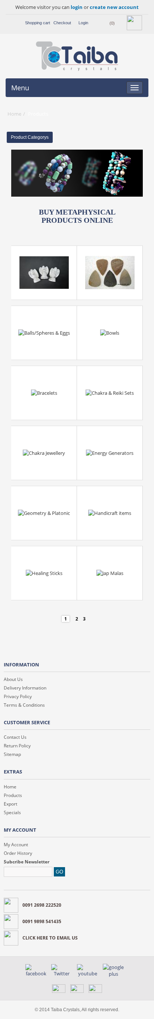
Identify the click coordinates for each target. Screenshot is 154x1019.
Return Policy (17, 746)
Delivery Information (25, 688)
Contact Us (15, 737)
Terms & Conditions (24, 705)
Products (13, 795)
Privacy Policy (18, 696)
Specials (12, 812)
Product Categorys (30, 137)
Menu (20, 87)
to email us (50, 938)
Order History (18, 853)
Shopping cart (37, 23)
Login (83, 23)
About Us (13, 679)
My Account (16, 844)
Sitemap (12, 754)
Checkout (62, 23)
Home (14, 113)
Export (10, 804)
